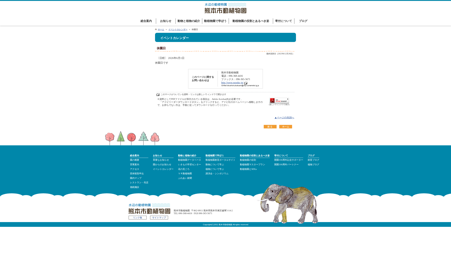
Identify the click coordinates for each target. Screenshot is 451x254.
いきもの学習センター (189, 164)
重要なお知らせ (161, 160)
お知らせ (165, 20)
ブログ (303, 20)
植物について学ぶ (215, 169)
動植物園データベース (189, 160)
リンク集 (137, 217)
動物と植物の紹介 (189, 20)
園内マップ (135, 178)
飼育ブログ (313, 160)
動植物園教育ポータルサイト (220, 160)
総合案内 (146, 20)
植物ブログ (313, 164)
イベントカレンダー (177, 29)
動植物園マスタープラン (252, 164)
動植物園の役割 (248, 160)
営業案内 (134, 164)
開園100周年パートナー (286, 164)
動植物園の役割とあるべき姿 (251, 20)
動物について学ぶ (215, 164)
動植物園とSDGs (248, 169)
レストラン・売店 (139, 182)
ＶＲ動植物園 (185, 173)
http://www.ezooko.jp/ (232, 82)
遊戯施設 (134, 187)
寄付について (283, 20)
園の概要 (134, 160)
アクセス (134, 169)
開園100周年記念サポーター (288, 160)
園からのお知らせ (162, 164)
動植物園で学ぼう (215, 20)
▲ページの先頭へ (284, 117)
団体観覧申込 (137, 173)
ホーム (161, 29)
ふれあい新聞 (185, 178)
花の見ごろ (184, 169)
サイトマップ (159, 217)
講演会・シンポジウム (217, 173)
